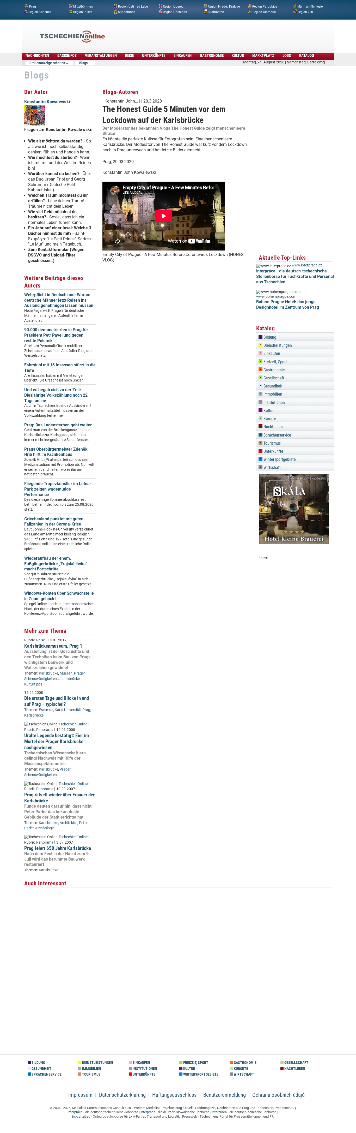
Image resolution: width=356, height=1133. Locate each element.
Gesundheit (272, 386)
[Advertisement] (192, 32)
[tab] (295, 336)
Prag (32, 6)
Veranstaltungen (101, 55)
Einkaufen (183, 55)
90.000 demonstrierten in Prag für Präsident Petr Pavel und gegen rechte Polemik (56, 335)
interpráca (147, 1112)
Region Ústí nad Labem (134, 6)
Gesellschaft (273, 377)
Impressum (80, 1095)
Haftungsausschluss (174, 1095)
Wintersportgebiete (279, 459)
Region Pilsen (82, 12)
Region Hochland (175, 12)
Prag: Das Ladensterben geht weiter (58, 424)
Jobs (287, 55)
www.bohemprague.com (276, 296)
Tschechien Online (73, 724)
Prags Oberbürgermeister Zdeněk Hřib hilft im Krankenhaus (56, 452)
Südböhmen (126, 12)
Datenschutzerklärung (122, 1095)
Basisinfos (67, 55)
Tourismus (271, 443)
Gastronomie (212, 55)
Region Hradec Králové (224, 6)
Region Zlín (305, 12)
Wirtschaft (271, 467)
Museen (66, 673)
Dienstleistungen (277, 345)
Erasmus (46, 710)
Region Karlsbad (40, 12)
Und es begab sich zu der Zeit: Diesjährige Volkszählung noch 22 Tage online (56, 395)
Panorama (44, 729)
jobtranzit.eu (81, 1116)
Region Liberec (173, 6)
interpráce (75, 1112)
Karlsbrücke (48, 673)
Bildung (269, 337)
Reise (129, 55)
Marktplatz (263, 55)
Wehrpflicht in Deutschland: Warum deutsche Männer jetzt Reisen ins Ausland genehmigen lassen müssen (58, 300)
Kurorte (269, 418)
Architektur (68, 823)
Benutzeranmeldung (224, 1095)
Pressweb (189, 1116)
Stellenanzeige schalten (47, 63)
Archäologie (44, 828)
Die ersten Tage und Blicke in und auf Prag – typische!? (56, 701)
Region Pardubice (264, 6)
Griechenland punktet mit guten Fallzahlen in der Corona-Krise (53, 521)
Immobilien (272, 394)
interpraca (219, 1112)
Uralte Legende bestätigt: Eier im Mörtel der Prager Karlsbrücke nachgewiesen (56, 741)
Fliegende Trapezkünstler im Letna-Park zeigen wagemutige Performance (57, 489)
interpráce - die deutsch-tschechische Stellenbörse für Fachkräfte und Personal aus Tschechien (295, 276)
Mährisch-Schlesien (310, 6)
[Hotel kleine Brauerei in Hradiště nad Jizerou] (294, 542)
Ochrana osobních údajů (278, 1095)
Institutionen (273, 402)
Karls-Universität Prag (72, 710)
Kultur (238, 55)
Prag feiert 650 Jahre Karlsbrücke (57, 848)
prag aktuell (184, 1108)
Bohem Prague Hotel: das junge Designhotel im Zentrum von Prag (287, 304)
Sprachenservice (276, 435)
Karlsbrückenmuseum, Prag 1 (53, 646)
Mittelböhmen (83, 6)
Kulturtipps (33, 684)
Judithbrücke (69, 679)
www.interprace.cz (307, 265)
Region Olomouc (264, 12)
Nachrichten (37, 55)
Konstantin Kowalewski (47, 102)
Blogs (83, 63)
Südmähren (216, 12)
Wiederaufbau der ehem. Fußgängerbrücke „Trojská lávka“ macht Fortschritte (56, 564)
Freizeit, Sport (274, 361)
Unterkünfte (153, 55)
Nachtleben (272, 426)
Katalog (306, 55)
